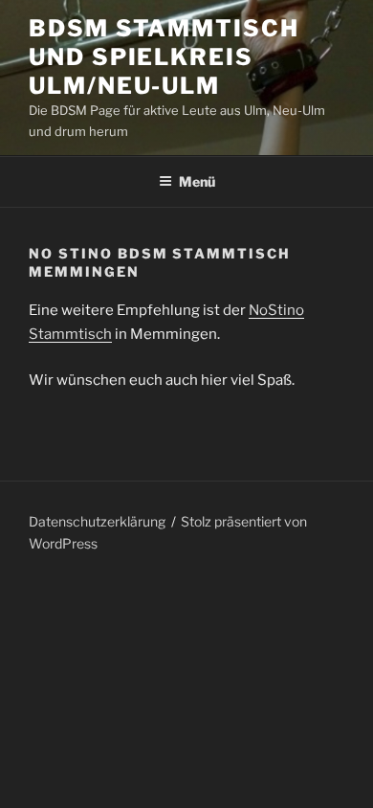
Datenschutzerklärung (97, 521)
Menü (197, 181)
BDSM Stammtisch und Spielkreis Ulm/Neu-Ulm (164, 57)
